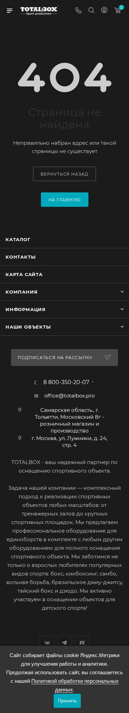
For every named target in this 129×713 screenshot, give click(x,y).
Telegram (64, 642)
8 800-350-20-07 (66, 382)
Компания (21, 292)
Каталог (18, 239)
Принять (67, 700)
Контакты (20, 257)
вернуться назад (64, 174)
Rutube (82, 642)
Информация (26, 309)
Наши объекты (28, 327)
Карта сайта (24, 274)
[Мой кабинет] (104, 11)
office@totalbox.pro (69, 395)
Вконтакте (47, 642)
